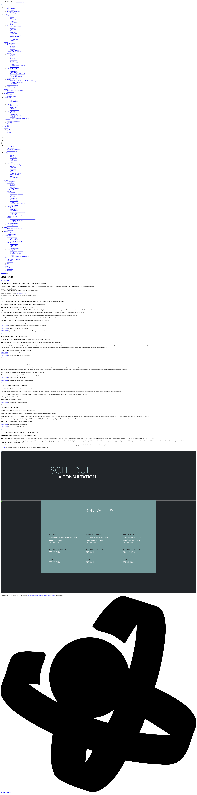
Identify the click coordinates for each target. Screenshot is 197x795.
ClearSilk (12, 57)
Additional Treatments (12, 87)
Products (6, 89)
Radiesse (12, 47)
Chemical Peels (13, 69)
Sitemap (53, 595)
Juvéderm (12, 46)
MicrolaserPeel (13, 60)
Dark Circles (13, 31)
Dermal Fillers (10, 44)
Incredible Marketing (6, 792)
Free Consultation (5, 280)
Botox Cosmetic (11, 43)
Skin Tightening (14, 39)
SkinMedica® (10, 92)
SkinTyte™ (12, 64)
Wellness (9, 79)
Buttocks (12, 17)
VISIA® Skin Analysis (12, 85)
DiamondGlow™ (14, 72)
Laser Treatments (11, 54)
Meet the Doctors (11, 8)
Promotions (9, 94)
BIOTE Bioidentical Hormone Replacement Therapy (23, 80)
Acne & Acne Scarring (15, 26)
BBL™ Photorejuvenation (16, 56)
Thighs (11, 24)
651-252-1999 (128, 562)
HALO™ (12, 58)
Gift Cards (6, 126)
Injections (9, 104)
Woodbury (9, 132)
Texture (12, 40)
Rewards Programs (11, 96)
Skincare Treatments (12, 68)
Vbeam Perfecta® (14, 67)
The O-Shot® (13, 83)
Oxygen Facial (13, 75)
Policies (41, 595)
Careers (36, 595)
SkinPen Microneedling (16, 76)
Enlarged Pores (13, 33)
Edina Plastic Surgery (12, 12)
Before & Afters (7, 97)
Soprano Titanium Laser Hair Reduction (19, 118)
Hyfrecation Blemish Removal (17, 74)
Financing (9, 122)
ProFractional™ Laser (15, 115)
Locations (6, 128)
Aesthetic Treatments (12, 99)
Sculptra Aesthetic (14, 50)
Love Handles (13, 19)
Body (8, 15)
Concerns (6, 14)
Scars (11, 37)
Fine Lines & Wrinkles (15, 35)
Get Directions (54, 542)
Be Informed (7, 119)
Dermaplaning (13, 71)
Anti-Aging (12, 28)
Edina (8, 129)
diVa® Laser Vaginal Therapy (17, 82)
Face (8, 25)
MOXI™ (12, 61)
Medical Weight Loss (12, 78)
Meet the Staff (10, 10)
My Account (31, 595)
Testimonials (10, 124)
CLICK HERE (4, 325)
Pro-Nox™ (9, 86)
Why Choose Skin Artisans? (13, 11)
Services (6, 42)
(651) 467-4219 (129, 552)
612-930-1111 (91, 552)
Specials (6, 93)
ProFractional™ (14, 62)
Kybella (9, 53)
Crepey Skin (13, 29)
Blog (8, 125)
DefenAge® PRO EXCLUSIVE (15, 90)
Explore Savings (20, 2)
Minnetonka (10, 130)
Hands (11, 18)
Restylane (12, 49)
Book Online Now (21, 293)
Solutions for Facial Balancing (14, 51)
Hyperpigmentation (14, 36)
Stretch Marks (13, 22)
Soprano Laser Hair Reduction (17, 65)
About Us (6, 7)
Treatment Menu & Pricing (13, 121)
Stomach (12, 21)
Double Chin (13, 32)
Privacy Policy (47, 595)
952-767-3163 (54, 552)
